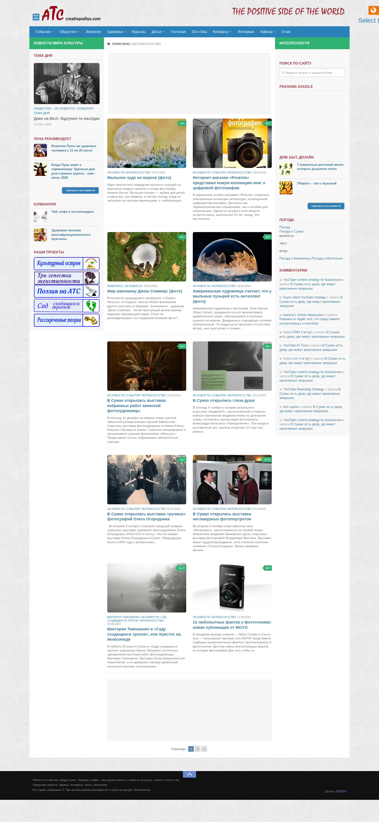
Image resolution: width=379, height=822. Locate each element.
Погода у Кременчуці (295, 258)
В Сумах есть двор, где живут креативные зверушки (311, 301)
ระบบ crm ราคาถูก (296, 358)
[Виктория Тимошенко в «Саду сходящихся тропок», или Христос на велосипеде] (146, 588)
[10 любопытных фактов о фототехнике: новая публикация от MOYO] (232, 588)
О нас (286, 32)
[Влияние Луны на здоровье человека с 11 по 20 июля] (40, 151)
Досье (157, 32)
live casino (291, 407)
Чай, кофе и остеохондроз (72, 211)
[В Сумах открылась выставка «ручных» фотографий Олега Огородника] (146, 479)
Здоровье (115, 32)
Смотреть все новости (80, 190)
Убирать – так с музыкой (316, 183)
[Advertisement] (189, 83)
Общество (68, 32)
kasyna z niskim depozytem (303, 315)
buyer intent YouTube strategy (304, 297)
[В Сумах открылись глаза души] (232, 366)
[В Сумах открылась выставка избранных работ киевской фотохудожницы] (146, 366)
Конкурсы (221, 32)
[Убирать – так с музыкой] (286, 188)
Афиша (266, 32)
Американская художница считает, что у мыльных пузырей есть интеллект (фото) (232, 296)
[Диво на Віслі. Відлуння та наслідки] (67, 83)
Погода (284, 227)
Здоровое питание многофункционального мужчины (70, 234)
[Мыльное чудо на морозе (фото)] (146, 143)
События (43, 32)
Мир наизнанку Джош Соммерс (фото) (144, 291)
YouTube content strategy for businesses (312, 279)
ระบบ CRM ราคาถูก (297, 332)
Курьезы (139, 32)
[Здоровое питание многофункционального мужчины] (40, 235)
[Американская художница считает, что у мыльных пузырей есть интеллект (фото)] (232, 256)
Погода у (291, 231)
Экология (93, 32)
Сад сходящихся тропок (136, 619)
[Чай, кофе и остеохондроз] (40, 216)
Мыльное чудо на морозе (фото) (139, 177)
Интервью (246, 32)
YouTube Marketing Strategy (303, 389)
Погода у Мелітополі (327, 258)
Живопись (115, 286)
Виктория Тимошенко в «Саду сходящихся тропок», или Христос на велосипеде (144, 634)
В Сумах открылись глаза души (224, 400)
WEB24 (341, 791)
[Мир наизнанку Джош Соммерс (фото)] (146, 256)
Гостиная (178, 32)
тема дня (42, 113)
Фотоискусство (138, 172)
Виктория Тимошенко (123, 617)
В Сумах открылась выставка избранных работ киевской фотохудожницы (136, 405)
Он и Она (199, 32)
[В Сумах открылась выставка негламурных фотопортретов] (232, 479)
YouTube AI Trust (295, 345)
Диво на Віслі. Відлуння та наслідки (67, 118)
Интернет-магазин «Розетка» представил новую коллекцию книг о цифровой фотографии (229, 182)
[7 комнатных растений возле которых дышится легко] (286, 169)
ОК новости (116, 172)
